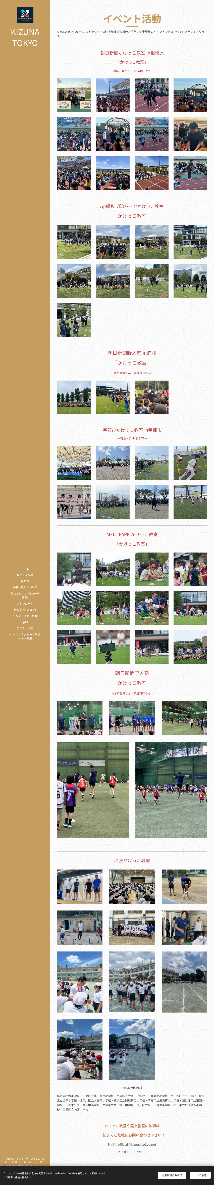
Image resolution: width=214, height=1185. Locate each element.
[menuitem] (25, 569)
